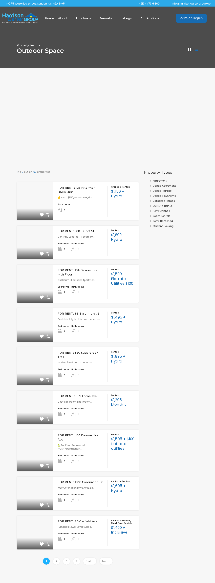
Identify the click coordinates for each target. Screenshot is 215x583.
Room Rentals (161, 216)
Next (88, 561)
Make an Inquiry (191, 18)
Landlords (83, 18)
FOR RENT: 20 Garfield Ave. (78, 521)
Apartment (160, 180)
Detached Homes (164, 201)
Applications (149, 18)
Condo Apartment (164, 185)
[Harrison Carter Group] (20, 18)
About (63, 18)
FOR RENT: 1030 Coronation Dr (80, 482)
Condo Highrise (162, 190)
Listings (126, 18)
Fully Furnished (161, 211)
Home (49, 18)
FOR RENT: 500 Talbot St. (76, 231)
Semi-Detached (163, 221)
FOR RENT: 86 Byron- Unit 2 (78, 313)
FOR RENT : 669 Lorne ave (77, 396)
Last (104, 561)
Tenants (105, 18)
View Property (35, 212)
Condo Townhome (164, 196)
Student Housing (163, 226)
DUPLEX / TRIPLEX (163, 206)
